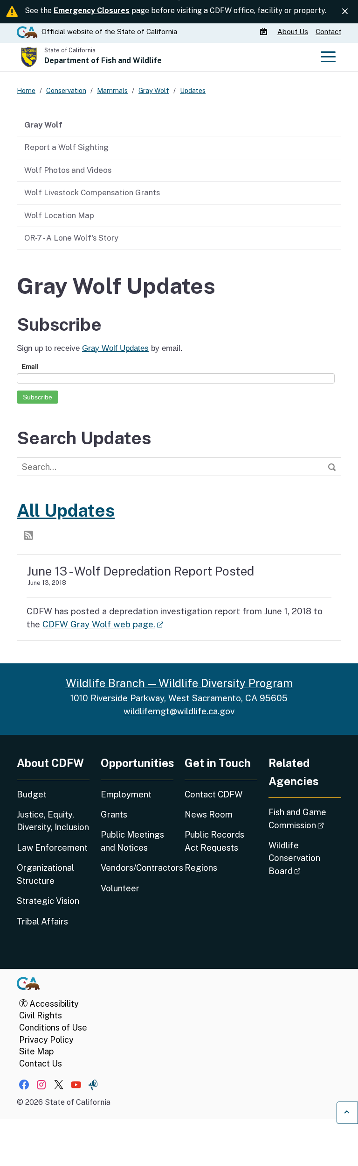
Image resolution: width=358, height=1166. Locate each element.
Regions (201, 868)
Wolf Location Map (59, 215)
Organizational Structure (45, 874)
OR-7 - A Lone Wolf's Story (71, 237)
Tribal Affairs (42, 921)
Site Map (36, 1051)
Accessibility (53, 1004)
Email (30, 366)
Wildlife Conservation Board (304, 858)
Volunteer (120, 888)
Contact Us (40, 1063)
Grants (114, 814)
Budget (32, 794)
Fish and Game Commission (304, 818)
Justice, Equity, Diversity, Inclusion (53, 821)
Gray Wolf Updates (115, 348)
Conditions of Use (53, 1027)
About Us (292, 32)
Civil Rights (40, 1015)
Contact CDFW (213, 794)
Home (26, 90)
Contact (328, 32)
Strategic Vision (48, 901)
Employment (126, 794)
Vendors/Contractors (137, 868)
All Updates (66, 510)
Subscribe (37, 397)
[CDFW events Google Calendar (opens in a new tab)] (265, 32)
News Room (209, 814)
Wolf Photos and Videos (67, 170)
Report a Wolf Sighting (66, 147)
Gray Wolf (43, 124)
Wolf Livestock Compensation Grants (92, 192)
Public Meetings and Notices (132, 841)
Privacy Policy (46, 1040)
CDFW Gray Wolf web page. (102, 624)
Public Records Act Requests (214, 841)
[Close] (345, 11)
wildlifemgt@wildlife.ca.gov (179, 711)
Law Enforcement (52, 848)
